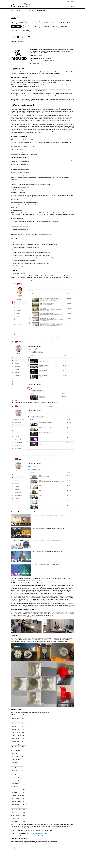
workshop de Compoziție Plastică (39, 833)
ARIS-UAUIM (21, 22)
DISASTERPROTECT (65, 22)
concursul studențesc (43, 601)
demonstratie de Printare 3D (36, 836)
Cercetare (19, 10)
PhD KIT (45, 26)
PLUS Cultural (35, 26)
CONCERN (45, 22)
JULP (26, 26)
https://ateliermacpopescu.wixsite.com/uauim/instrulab (24, 842)
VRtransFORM (25, 30)
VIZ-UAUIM (14, 30)
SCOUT (53, 26)
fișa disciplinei (33, 601)
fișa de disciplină (67, 606)
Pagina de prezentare (40, 515)
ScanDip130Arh (63, 26)
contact (42, 848)
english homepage (70, 1)
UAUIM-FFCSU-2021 (29, 10)
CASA (29, 22)
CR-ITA (54, 22)
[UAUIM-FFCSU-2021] (13, 22)
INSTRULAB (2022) (37, 63)
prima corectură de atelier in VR (35, 830)
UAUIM (12, 10)
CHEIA (36, 22)
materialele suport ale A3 (17, 617)
